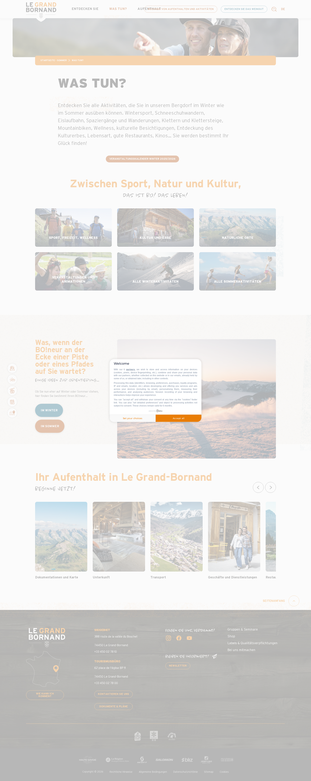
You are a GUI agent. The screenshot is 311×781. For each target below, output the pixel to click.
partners (130, 369)
